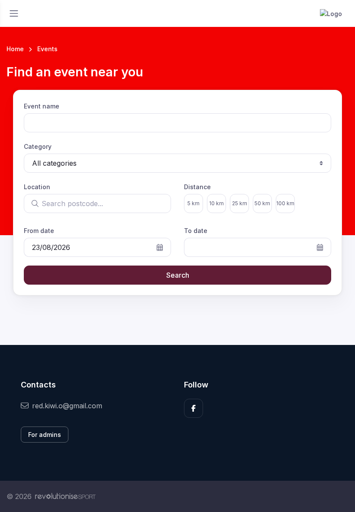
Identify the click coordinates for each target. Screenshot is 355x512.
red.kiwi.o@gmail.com (67, 405)
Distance (197, 186)
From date (39, 230)
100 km (285, 203)
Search (177, 275)
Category (38, 146)
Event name (41, 106)
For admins (44, 434)
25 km (239, 203)
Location (37, 186)
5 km (193, 203)
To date (195, 230)
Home (15, 49)
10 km (216, 203)
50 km (262, 203)
